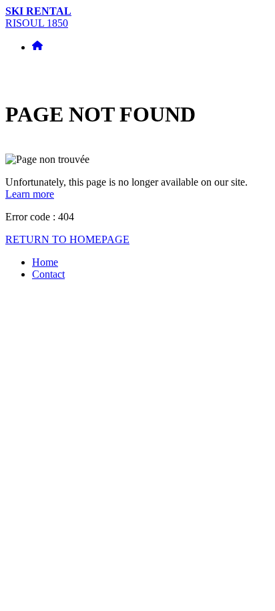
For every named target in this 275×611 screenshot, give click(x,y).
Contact (48, 274)
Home (45, 262)
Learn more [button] (29, 194)
